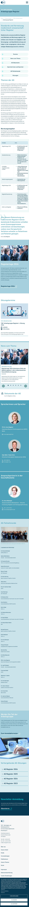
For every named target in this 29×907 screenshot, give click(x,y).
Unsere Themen (5, 862)
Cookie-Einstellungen (6, 875)
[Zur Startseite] (3, 2)
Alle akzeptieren (14, 904)
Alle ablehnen (14, 900)
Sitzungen (15, 75)
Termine (15, 54)
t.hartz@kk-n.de (7, 462)
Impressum (4, 869)
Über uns (3, 846)
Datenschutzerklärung (6, 872)
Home (2, 18)
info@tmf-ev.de (7, 843)
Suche (2, 865)
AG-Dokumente (15, 62)
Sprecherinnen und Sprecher (15, 67)
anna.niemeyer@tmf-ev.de (9, 509)
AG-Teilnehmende (15, 71)
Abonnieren (5, 808)
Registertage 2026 (8, 286)
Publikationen (4, 859)
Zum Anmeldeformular (9, 733)
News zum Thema (15, 58)
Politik (2, 853)
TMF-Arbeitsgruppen (17, 18)
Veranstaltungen (5, 856)
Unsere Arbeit (8, 18)
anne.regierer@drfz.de (8, 434)
